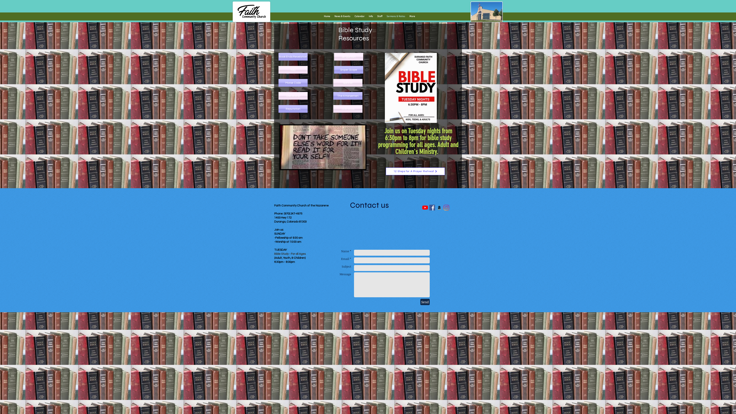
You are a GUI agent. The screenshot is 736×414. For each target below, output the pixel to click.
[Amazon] (439, 207)
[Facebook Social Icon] (432, 207)
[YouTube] (425, 207)
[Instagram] (446, 207)
